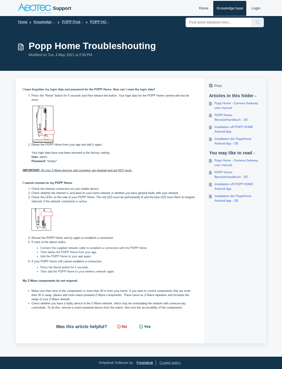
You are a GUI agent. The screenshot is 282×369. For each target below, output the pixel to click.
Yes (147, 326)
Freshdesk (145, 363)
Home (203, 8)
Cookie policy (170, 363)
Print (218, 86)
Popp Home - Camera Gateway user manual (236, 105)
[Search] (257, 22)
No (124, 326)
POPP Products (74, 22)
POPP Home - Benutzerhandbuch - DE (231, 117)
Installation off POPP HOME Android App (233, 129)
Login (256, 8)
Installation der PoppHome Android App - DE (232, 141)
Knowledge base (230, 8)
